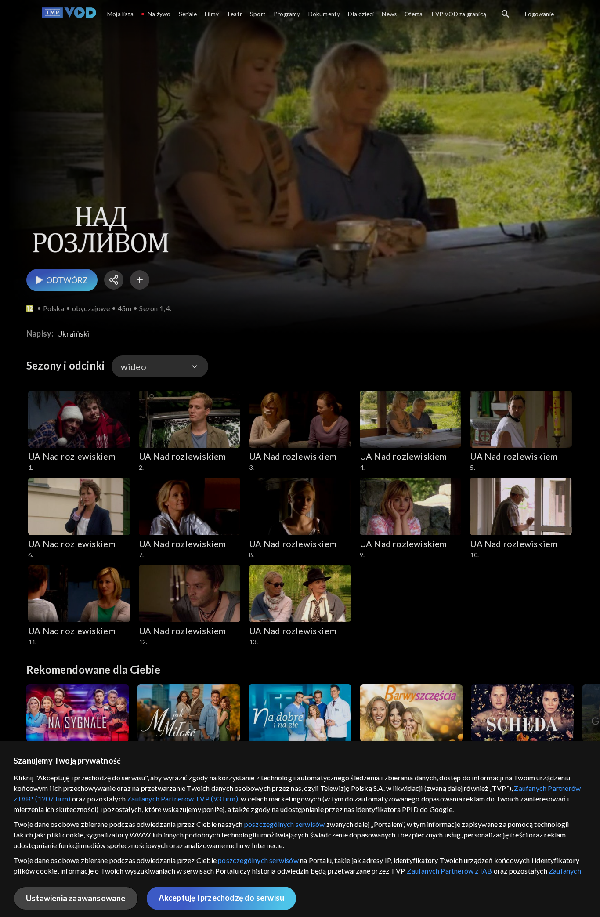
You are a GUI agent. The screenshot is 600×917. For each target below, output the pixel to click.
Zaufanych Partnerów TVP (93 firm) (182, 798)
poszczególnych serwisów (284, 824)
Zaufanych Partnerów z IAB (449, 870)
